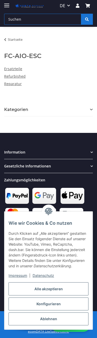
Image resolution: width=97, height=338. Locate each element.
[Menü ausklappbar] (6, 3)
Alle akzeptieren (48, 289)
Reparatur (13, 83)
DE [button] (62, 6)
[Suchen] (87, 19)
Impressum (18, 275)
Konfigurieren (48, 304)
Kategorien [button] (16, 109)
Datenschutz (43, 275)
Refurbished (15, 76)
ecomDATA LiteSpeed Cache (48, 331)
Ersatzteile (13, 68)
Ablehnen (48, 319)
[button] (77, 6)
